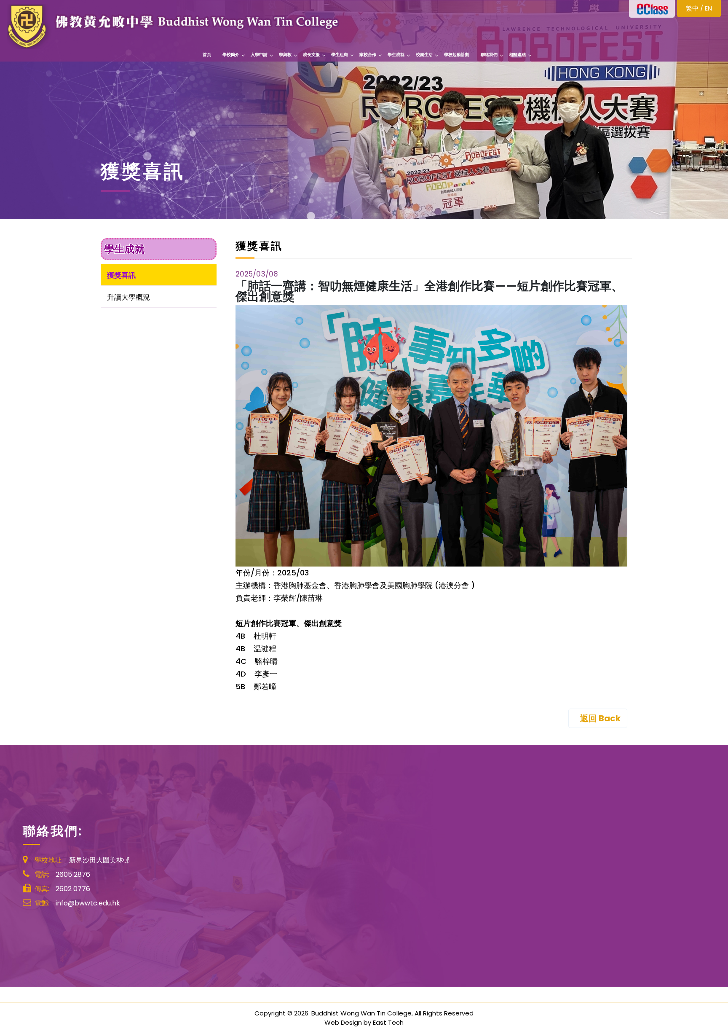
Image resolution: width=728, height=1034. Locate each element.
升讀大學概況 (128, 297)
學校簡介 (230, 54)
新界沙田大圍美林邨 (99, 860)
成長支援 (311, 54)
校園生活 (424, 54)
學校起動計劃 (456, 54)
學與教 (285, 54)
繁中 (692, 8)
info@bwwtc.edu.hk (88, 903)
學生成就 (396, 54)
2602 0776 (73, 889)
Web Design (343, 1022)
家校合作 (367, 54)
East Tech (388, 1022)
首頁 (207, 54)
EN (708, 8)
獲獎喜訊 (121, 275)
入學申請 (259, 54)
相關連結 (517, 54)
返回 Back (600, 718)
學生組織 (339, 54)
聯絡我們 (489, 54)
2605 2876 (73, 874)
